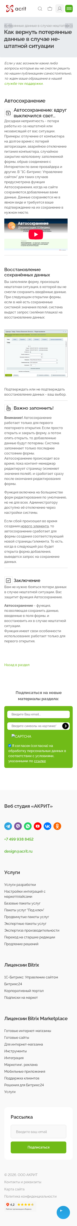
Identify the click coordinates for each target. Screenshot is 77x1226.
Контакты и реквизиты (22, 1182)
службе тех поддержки (23, 84)
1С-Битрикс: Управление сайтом (31, 977)
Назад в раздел (17, 665)
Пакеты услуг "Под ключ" (24, 910)
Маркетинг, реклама (21, 1065)
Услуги (10, 1092)
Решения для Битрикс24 (24, 1085)
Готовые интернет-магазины (27, 1031)
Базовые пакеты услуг (22, 903)
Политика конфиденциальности (30, 1196)
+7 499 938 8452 (19, 839)
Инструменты (15, 1051)
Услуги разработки (20, 885)
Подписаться (39, 1147)
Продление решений (21, 944)
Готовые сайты (16, 1038)
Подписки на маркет (21, 998)
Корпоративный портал (24, 991)
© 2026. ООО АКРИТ (21, 1175)
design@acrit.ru (18, 851)
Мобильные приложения (24, 1071)
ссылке (40, 761)
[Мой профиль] (59, 8)
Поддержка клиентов (21, 1078)
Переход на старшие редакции (29, 937)
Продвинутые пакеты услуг (26, 917)
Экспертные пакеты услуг (25, 924)
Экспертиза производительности (31, 930)
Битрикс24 (13, 984)
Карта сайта (14, 1189)
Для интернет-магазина (23, 1044)
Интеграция (14, 1058)
